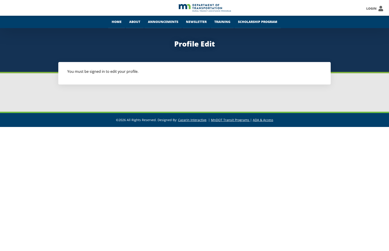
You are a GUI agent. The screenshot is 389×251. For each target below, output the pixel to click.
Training (222, 22)
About (134, 22)
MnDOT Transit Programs (230, 120)
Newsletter (196, 22)
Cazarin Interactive (192, 120)
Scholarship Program (257, 22)
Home (117, 22)
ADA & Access (263, 120)
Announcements (163, 22)
